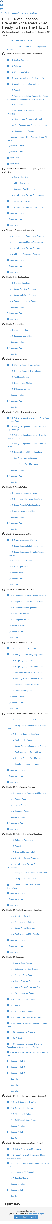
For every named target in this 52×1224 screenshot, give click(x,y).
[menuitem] (1, 6)
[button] (1, 2)
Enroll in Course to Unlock (26, 1217)
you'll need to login (36, 1213)
